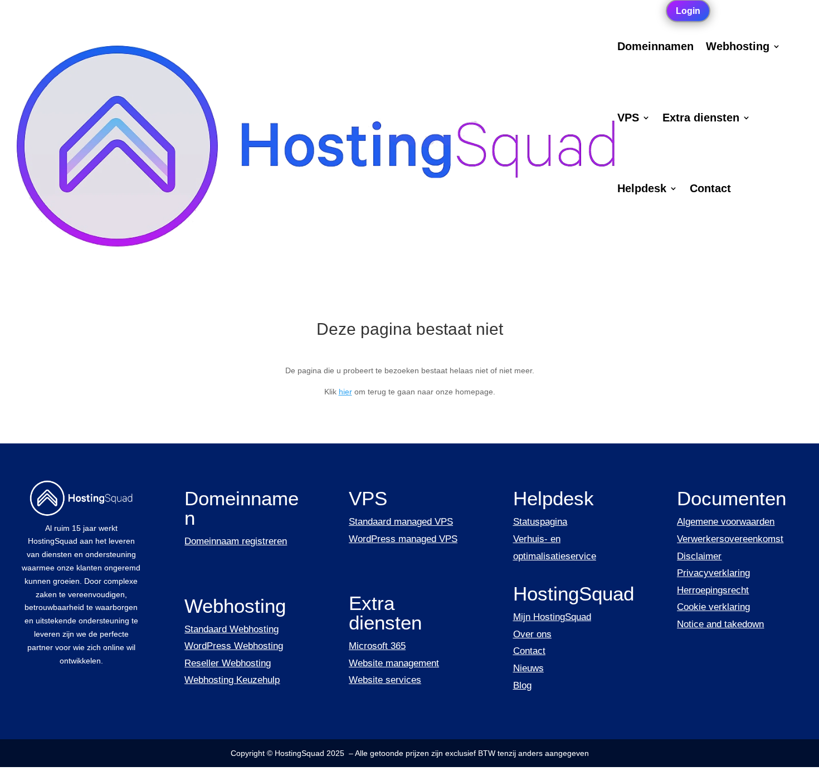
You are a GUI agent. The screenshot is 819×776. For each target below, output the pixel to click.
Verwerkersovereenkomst (730, 539)
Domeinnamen (655, 47)
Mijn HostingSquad (552, 617)
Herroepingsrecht (713, 590)
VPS (628, 119)
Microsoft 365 (377, 646)
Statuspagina (540, 521)
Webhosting (737, 47)
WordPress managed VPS (403, 539)
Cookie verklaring (713, 607)
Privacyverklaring (713, 573)
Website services (385, 680)
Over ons (532, 634)
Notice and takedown (720, 624)
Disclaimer (699, 556)
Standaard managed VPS (401, 521)
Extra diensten (700, 119)
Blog (522, 685)
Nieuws (528, 668)
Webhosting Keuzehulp (232, 680)
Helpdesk (641, 189)
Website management (394, 663)
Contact (710, 189)
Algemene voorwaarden (725, 521)
